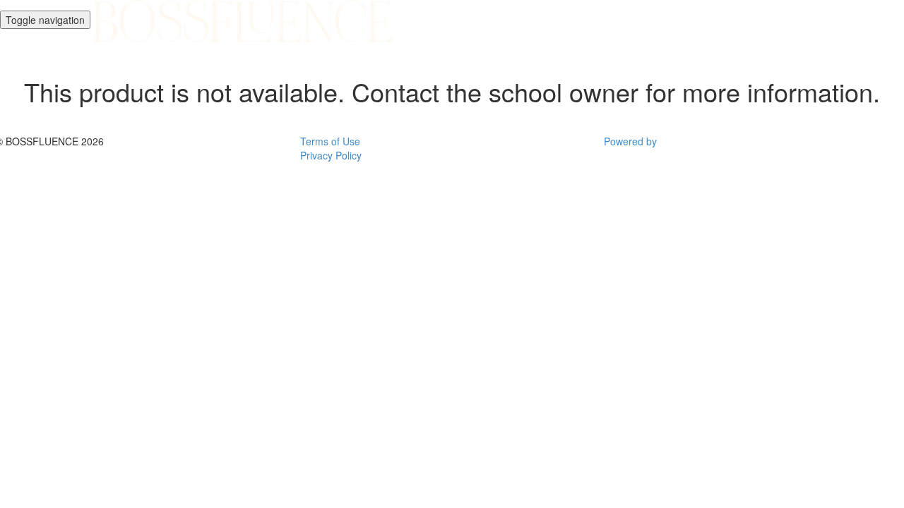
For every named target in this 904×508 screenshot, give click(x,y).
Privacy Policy (331, 155)
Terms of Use (330, 141)
